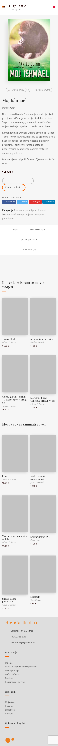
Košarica (9, 705)
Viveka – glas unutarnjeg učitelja (14, 538)
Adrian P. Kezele (9, 342)
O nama (9, 662)
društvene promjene (22, 214)
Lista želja (10, 709)
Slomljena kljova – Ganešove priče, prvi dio (42, 399)
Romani (41, 210)
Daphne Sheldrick (38, 342)
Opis (15, 229)
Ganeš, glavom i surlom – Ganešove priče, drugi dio (14, 399)
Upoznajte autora (29, 239)
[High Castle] (7, 740)
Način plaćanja (12, 674)
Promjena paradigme (25, 210)
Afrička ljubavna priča (41, 338)
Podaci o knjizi (37, 229)
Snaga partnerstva (40, 536)
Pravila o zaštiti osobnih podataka (21, 666)
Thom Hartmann (9, 479)
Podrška (9, 713)
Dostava (9, 678)
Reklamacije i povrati (15, 681)
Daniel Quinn (8, 107)
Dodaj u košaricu (13, 187)
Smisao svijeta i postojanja (9, 600)
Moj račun (9, 702)
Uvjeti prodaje (12, 670)
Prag (4, 476)
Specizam (35, 596)
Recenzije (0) (29, 249)
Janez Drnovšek (37, 482)
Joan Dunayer (36, 600)
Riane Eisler (35, 540)
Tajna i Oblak (8, 338)
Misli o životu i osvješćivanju (37, 477)
